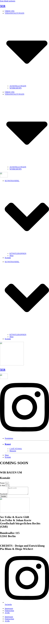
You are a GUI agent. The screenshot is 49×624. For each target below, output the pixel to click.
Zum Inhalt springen (7, 1)
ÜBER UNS (9, 11)
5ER (2, 6)
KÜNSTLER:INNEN (18, 253)
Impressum (9, 608)
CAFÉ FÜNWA (16, 449)
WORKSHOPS (16, 88)
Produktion (9, 438)
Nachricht (4, 494)
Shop (11, 256)
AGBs (7, 613)
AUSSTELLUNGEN (18, 86)
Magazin (13, 451)
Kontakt (8, 258)
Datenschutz (9, 611)
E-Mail (3, 486)
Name (2, 483)
